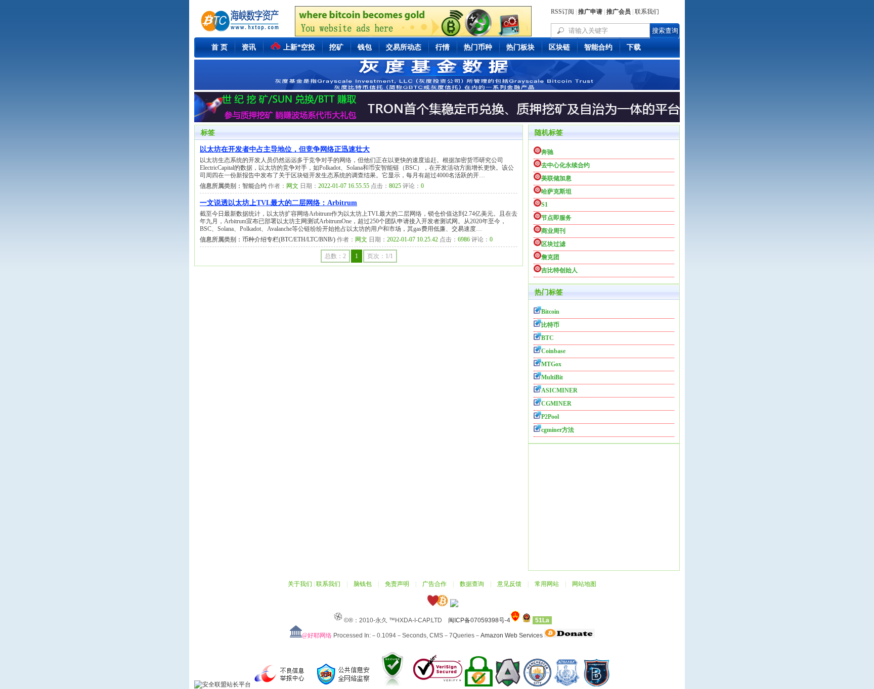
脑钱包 (363, 583)
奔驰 (547, 152)
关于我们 (300, 583)
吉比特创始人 (559, 270)
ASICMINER (559, 390)
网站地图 (584, 583)
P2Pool (550, 416)
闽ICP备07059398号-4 (479, 620)
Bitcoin (550, 311)
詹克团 (550, 257)
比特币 (550, 324)
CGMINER (556, 403)
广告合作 (434, 583)
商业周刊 (553, 230)
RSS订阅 (562, 11)
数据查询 (472, 583)
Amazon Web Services (511, 635)
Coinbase (553, 351)
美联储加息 (556, 178)
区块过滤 (553, 244)
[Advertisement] (604, 507)
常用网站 (547, 583)
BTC (547, 337)
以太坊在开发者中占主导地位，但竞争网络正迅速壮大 (285, 149)
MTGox (551, 364)
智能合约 (254, 185)
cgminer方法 (557, 429)
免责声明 (397, 583)
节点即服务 (556, 217)
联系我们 (647, 11)
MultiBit (552, 377)
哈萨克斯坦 (556, 191)
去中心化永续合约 (565, 165)
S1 (544, 204)
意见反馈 (509, 583)
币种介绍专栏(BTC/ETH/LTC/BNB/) (288, 239)
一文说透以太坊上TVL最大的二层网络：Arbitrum (278, 203)
